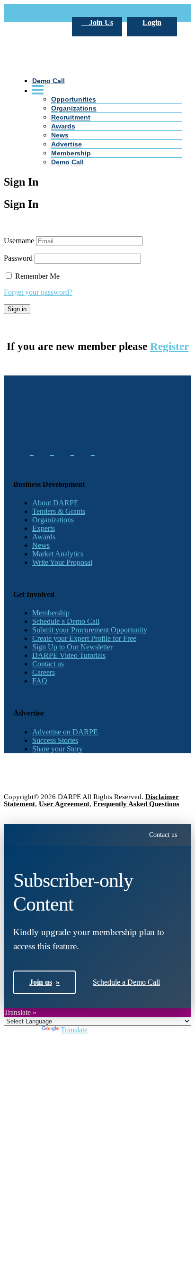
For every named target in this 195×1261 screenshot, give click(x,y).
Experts (43, 528)
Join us (44, 982)
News (60, 135)
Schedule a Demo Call (65, 621)
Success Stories (55, 740)
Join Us (100, 22)
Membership (71, 153)
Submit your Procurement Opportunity (89, 630)
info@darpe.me (116, 13)
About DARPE (55, 503)
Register (169, 346)
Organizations (53, 520)
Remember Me (36, 276)
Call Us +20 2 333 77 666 (52, 13)
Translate (74, 1030)
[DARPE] (97, 129)
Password (18, 258)
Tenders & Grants (58, 511)
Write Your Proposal (62, 562)
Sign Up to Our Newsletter (72, 647)
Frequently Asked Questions (136, 804)
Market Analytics (57, 554)
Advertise (66, 144)
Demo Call (67, 162)
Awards (43, 537)
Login (151, 22)
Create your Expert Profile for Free (84, 638)
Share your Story (57, 749)
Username (19, 241)
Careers (43, 672)
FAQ (39, 681)
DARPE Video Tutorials (69, 655)
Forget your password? (38, 292)
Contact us (48, 664)
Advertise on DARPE (65, 732)
